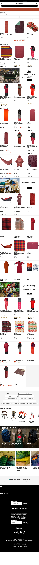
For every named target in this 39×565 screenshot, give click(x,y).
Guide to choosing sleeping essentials (11, 401)
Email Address (14, 501)
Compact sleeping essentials (7, 403)
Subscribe (25, 503)
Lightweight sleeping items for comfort (27, 396)
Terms (19, 518)
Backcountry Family (4, 493)
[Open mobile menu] (1, 3)
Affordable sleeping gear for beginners (27, 398)
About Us (2, 490)
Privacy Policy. (23, 518)
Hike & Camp (2, 12)
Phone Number (14, 520)
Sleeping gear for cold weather (20, 403)
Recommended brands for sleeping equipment (28, 401)
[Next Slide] (38, 1)
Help (1, 486)
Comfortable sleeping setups (33, 403)
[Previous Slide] (0, 1)
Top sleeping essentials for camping (25, 393)
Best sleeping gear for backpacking (12, 396)
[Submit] (2, 5)
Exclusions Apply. (13, 512)
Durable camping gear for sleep (12, 398)
